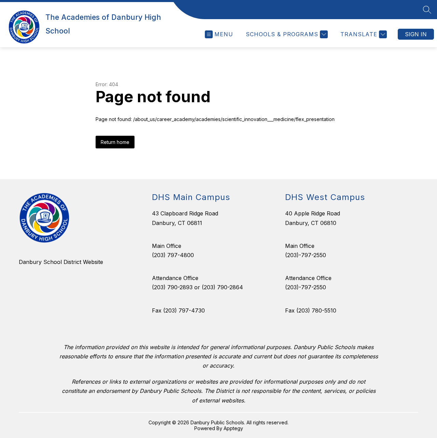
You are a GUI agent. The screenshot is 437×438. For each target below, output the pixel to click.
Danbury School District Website (61, 261)
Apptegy (233, 428)
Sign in (416, 34)
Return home (115, 142)
